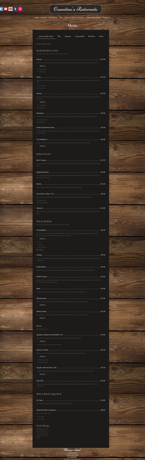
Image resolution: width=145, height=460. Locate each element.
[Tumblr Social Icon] (15, 9)
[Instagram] (20, 9)
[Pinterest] (10, 9)
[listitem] (41, 69)
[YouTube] (6, 9)
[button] (75, 9)
